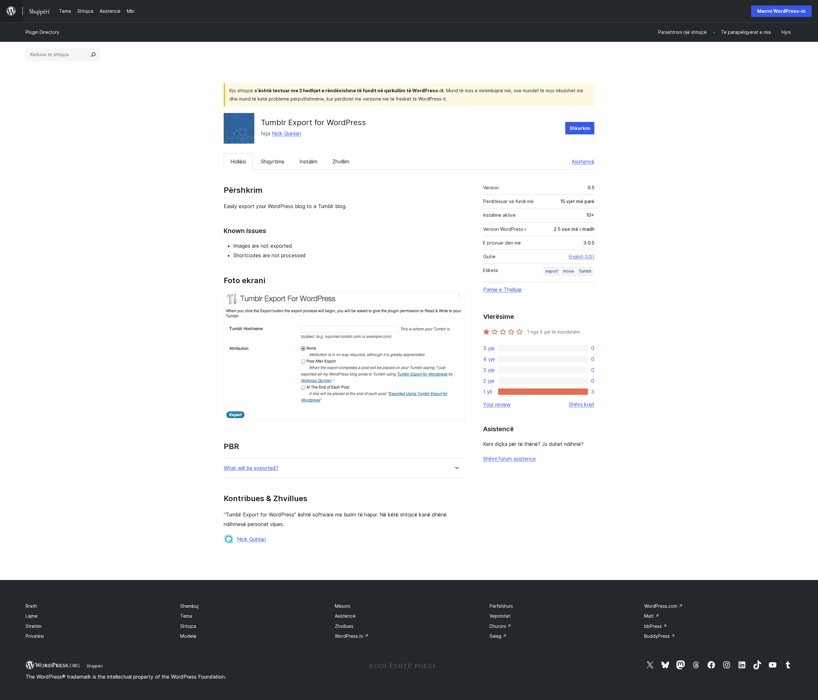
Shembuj (189, 606)
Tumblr (585, 271)
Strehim (34, 626)
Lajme (32, 616)
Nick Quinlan (286, 133)
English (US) (581, 256)
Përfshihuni (501, 606)
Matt (651, 616)
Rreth (31, 606)
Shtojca (188, 626)
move (568, 271)
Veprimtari (500, 616)
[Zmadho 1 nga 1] (456, 300)
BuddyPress (659, 636)
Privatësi (35, 636)
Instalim (308, 161)
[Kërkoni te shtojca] (93, 54)
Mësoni (342, 606)
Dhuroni (500, 626)
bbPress (655, 626)
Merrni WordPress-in (781, 11)
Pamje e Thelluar (502, 289)
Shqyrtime (272, 161)
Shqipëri (95, 665)
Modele (188, 636)
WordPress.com (663, 606)
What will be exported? (251, 468)
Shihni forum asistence (509, 458)
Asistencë (583, 161)
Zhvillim (340, 161)
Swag (498, 636)
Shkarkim (579, 128)
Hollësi (238, 161)
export (551, 271)
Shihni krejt (581, 404)
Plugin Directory (42, 32)
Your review (497, 404)
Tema (186, 616)
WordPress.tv (352, 636)
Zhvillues (344, 626)
